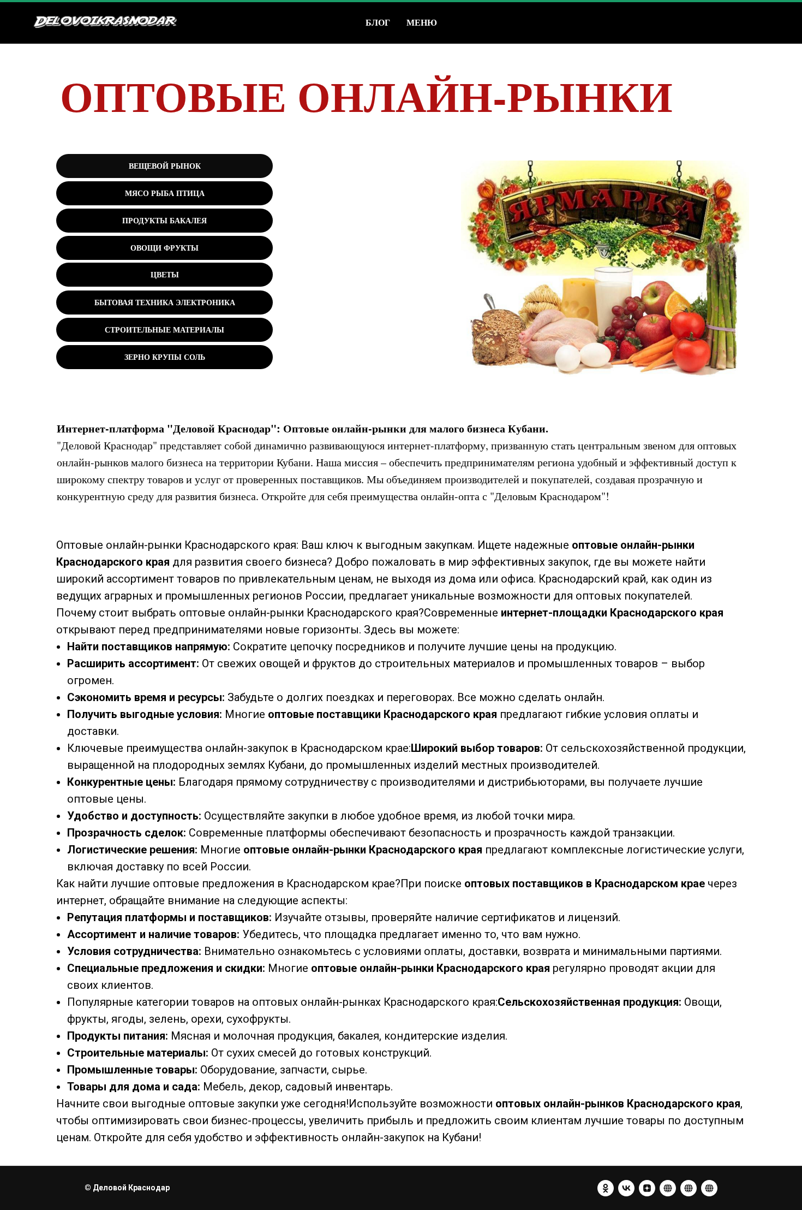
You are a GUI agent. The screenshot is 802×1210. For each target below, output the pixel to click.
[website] (668, 1188)
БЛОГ (378, 22)
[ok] (605, 1188)
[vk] (626, 1188)
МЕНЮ (421, 22)
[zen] (647, 1188)
